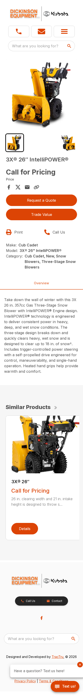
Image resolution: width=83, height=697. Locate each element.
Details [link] (24, 528)
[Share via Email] (27, 187)
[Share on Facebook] (9, 187)
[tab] (14, 142)
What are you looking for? (35, 46)
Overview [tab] (41, 283)
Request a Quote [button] (41, 200)
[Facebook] (41, 618)
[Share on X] (18, 187)
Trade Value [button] (41, 214)
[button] (18, 31)
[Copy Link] (36, 187)
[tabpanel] (41, 94)
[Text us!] (65, 687)
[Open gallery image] (41, 93)
